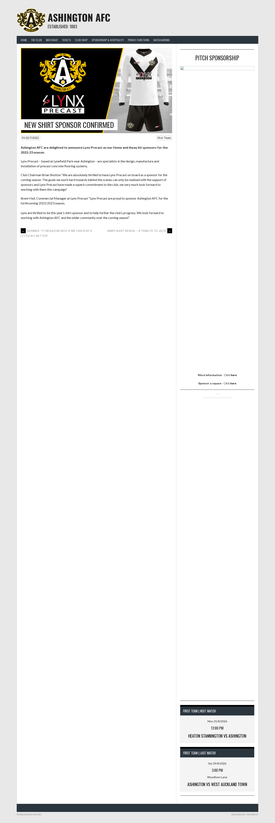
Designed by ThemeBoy (244, 814)
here (234, 375)
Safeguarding (161, 40)
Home (24, 40)
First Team (164, 137)
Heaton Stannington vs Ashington (217, 736)
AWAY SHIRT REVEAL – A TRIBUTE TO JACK (139, 230)
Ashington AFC (79, 17)
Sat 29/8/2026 (217, 763)
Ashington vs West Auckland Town (217, 784)
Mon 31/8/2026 (217, 721)
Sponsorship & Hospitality (108, 40)
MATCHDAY (52, 40)
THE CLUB (36, 40)
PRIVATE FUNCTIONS (138, 40)
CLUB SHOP (81, 40)
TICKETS (66, 40)
